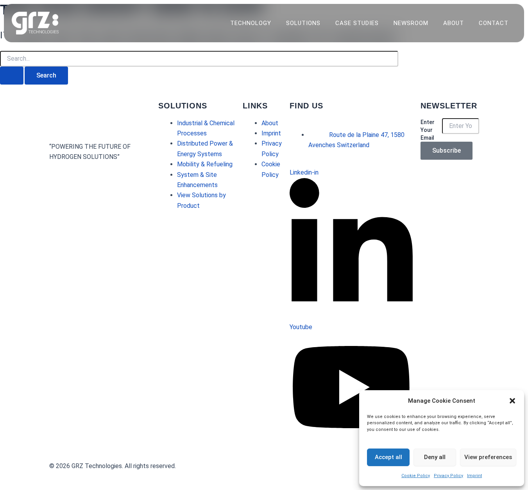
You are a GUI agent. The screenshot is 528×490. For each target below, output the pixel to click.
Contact (493, 23)
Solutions (303, 23)
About (453, 23)
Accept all (388, 457)
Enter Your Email (428, 130)
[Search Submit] (11, 76)
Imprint (474, 475)
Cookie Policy (415, 475)
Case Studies (357, 23)
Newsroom (411, 23)
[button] (512, 401)
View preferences (488, 457)
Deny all (435, 457)
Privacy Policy (448, 475)
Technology (250, 23)
